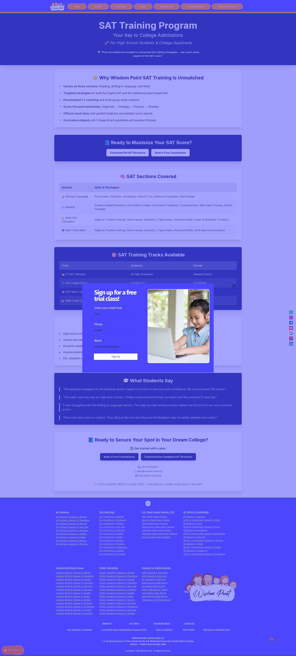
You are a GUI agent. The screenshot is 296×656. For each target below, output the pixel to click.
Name (98, 340)
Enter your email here (108, 308)
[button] (234, 286)
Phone (99, 324)
